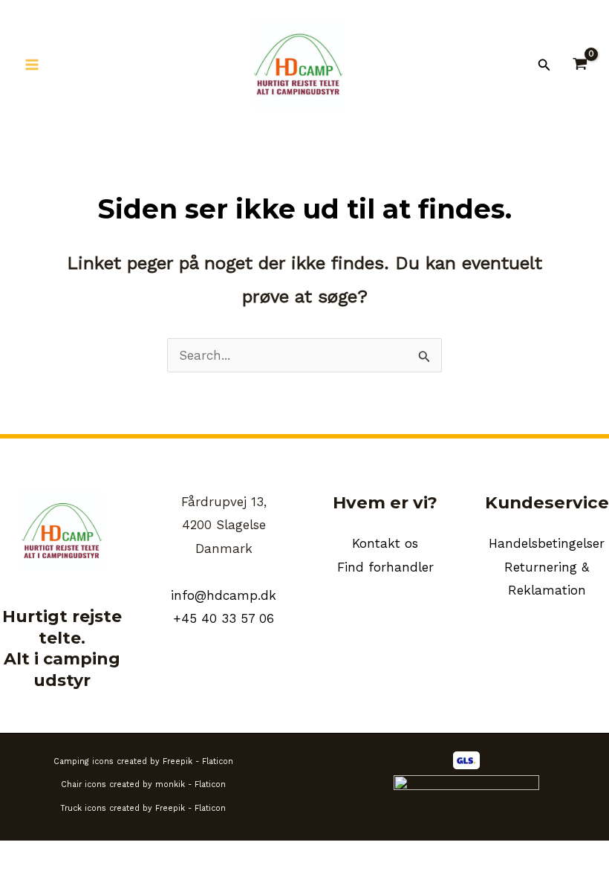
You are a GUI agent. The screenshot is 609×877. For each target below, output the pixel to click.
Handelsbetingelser (547, 543)
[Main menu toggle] (32, 65)
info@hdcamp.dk (223, 595)
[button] (544, 65)
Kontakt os (385, 543)
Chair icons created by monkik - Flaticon (143, 784)
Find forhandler (385, 567)
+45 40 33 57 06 (223, 618)
